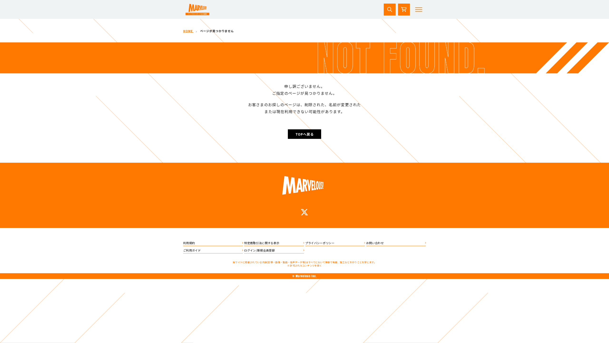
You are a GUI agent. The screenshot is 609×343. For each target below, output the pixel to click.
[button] (418, 9)
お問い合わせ (375, 243)
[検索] (390, 9)
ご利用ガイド (192, 250)
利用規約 (189, 243)
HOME (188, 31)
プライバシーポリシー (320, 243)
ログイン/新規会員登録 (259, 250)
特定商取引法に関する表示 (261, 243)
